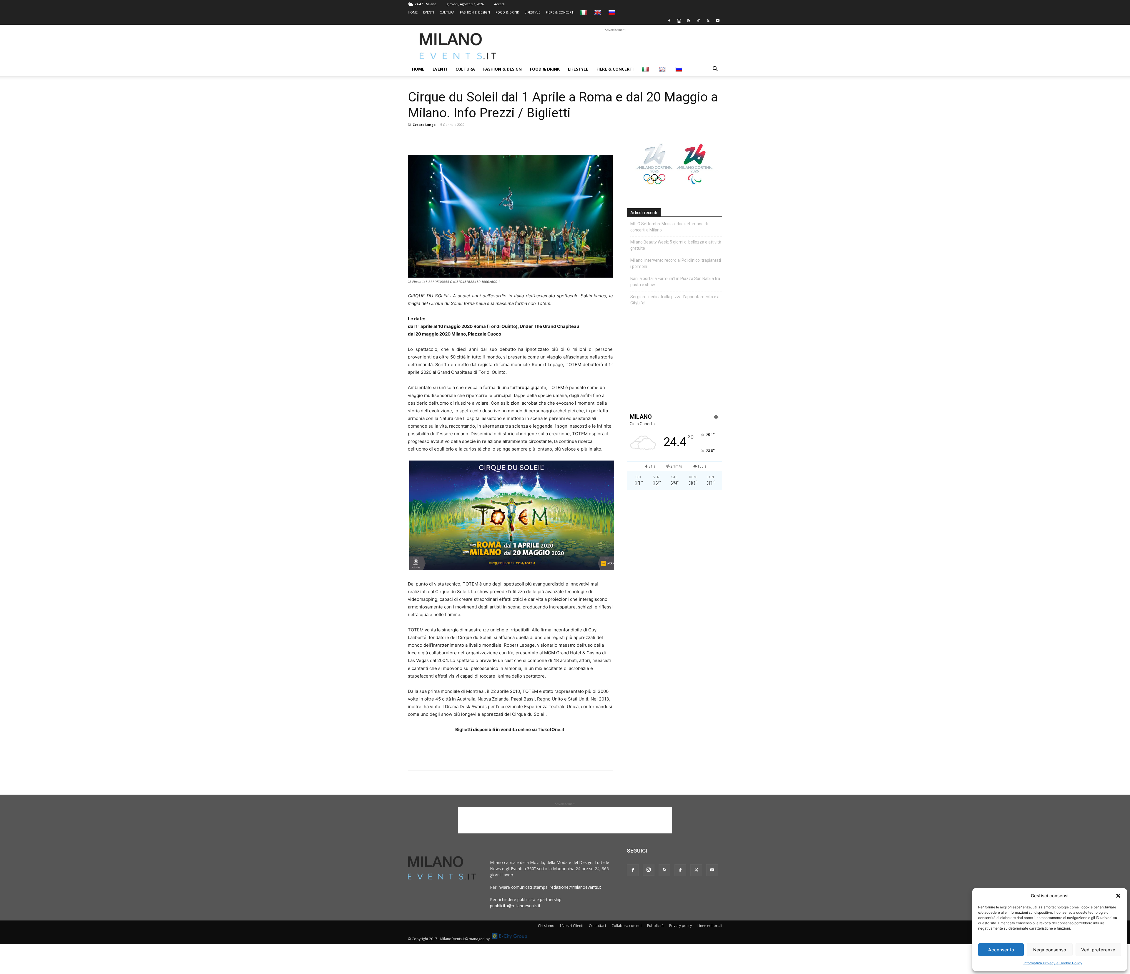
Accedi (499, 4)
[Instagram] (678, 20)
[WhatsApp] (441, 138)
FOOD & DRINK (507, 12)
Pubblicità (655, 925)
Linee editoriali (709, 925)
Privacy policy (680, 925)
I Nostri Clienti (571, 925)
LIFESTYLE (532, 12)
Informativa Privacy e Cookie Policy (1052, 963)
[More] (482, 138)
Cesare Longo (424, 124)
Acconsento (1001, 950)
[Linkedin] (454, 138)
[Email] (468, 138)
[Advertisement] (615, 46)
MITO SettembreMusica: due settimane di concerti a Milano (669, 226)
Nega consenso (1049, 950)
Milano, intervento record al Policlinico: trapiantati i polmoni (675, 263)
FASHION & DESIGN (475, 12)
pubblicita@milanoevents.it (515, 905)
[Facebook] (669, 20)
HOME (413, 12)
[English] (598, 12)
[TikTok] (698, 20)
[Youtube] (717, 20)
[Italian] (584, 12)
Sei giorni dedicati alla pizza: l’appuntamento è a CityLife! (674, 299)
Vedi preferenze (1098, 950)
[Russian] (612, 12)
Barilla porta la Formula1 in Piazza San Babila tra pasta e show (675, 281)
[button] (1118, 896)
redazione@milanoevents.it (575, 887)
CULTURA (447, 12)
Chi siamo (546, 925)
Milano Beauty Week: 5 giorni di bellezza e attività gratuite (675, 245)
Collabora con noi (626, 925)
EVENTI (428, 12)
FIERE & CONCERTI (560, 12)
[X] (708, 20)
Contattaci (597, 925)
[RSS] (688, 20)
